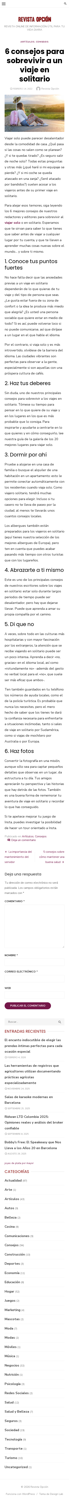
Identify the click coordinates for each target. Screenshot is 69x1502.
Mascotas (12, 1319)
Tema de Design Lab (51, 1494)
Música (10, 1356)
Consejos (42, 41)
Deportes (12, 1263)
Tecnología (13, 1439)
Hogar (9, 1291)
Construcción (15, 1254)
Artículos (27, 41)
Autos (9, 1208)
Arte (8, 1189)
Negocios (12, 1365)
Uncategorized (16, 1467)
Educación (12, 1282)
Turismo (11, 1458)
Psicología (13, 1384)
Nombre (11, 955)
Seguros (11, 1421)
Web (8, 988)
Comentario (15, 901)
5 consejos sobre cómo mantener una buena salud (51, 857)
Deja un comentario (23, 840)
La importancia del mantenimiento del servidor (18, 857)
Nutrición (12, 1374)
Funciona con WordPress (20, 1494)
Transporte (14, 1448)
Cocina (10, 1226)
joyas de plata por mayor (19, 1163)
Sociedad (12, 1430)
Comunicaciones (17, 1236)
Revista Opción (50, 88)
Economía (12, 1273)
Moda (9, 1328)
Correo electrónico (21, 971)
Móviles (11, 1347)
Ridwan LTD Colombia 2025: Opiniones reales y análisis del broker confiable (34, 1122)
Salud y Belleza (17, 1411)
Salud (9, 1402)
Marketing (12, 1310)
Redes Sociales (17, 1393)
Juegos (10, 1300)
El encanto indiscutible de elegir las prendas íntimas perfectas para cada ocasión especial (33, 1046)
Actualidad (13, 1180)
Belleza (11, 1217)
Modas (10, 1337)
